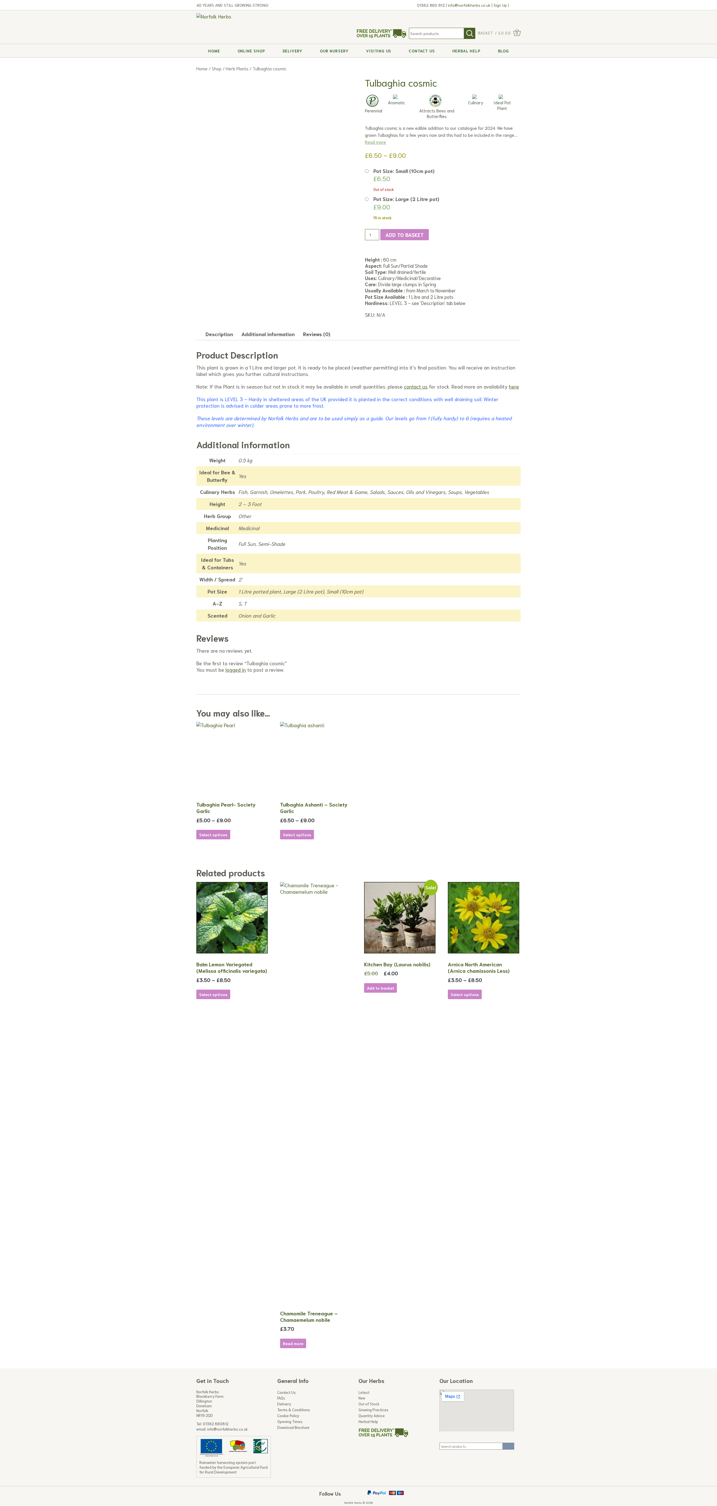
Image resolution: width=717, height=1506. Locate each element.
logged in (235, 669)
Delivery (292, 50)
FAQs (281, 1398)
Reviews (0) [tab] (316, 334)
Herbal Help (466, 50)
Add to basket (404, 234)
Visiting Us (378, 50)
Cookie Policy (288, 1415)
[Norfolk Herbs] (231, 16)
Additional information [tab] (268, 334)
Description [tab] (219, 334)
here (514, 386)
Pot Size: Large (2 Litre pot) (406, 198)
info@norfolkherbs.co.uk (469, 5)
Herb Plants (237, 68)
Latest (363, 1392)
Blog (503, 50)
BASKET (485, 32)
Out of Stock (368, 1404)
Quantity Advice (371, 1415)
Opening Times (289, 1421)
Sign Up (499, 5)
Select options (213, 834)
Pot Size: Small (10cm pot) (403, 170)
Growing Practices (373, 1410)
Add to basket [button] (380, 987)
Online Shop (251, 50)
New (361, 1398)
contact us (416, 386)
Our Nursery (334, 50)
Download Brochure (293, 1427)
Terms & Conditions (293, 1410)
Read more (375, 142)
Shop (217, 68)
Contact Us (422, 50)
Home (214, 50)
